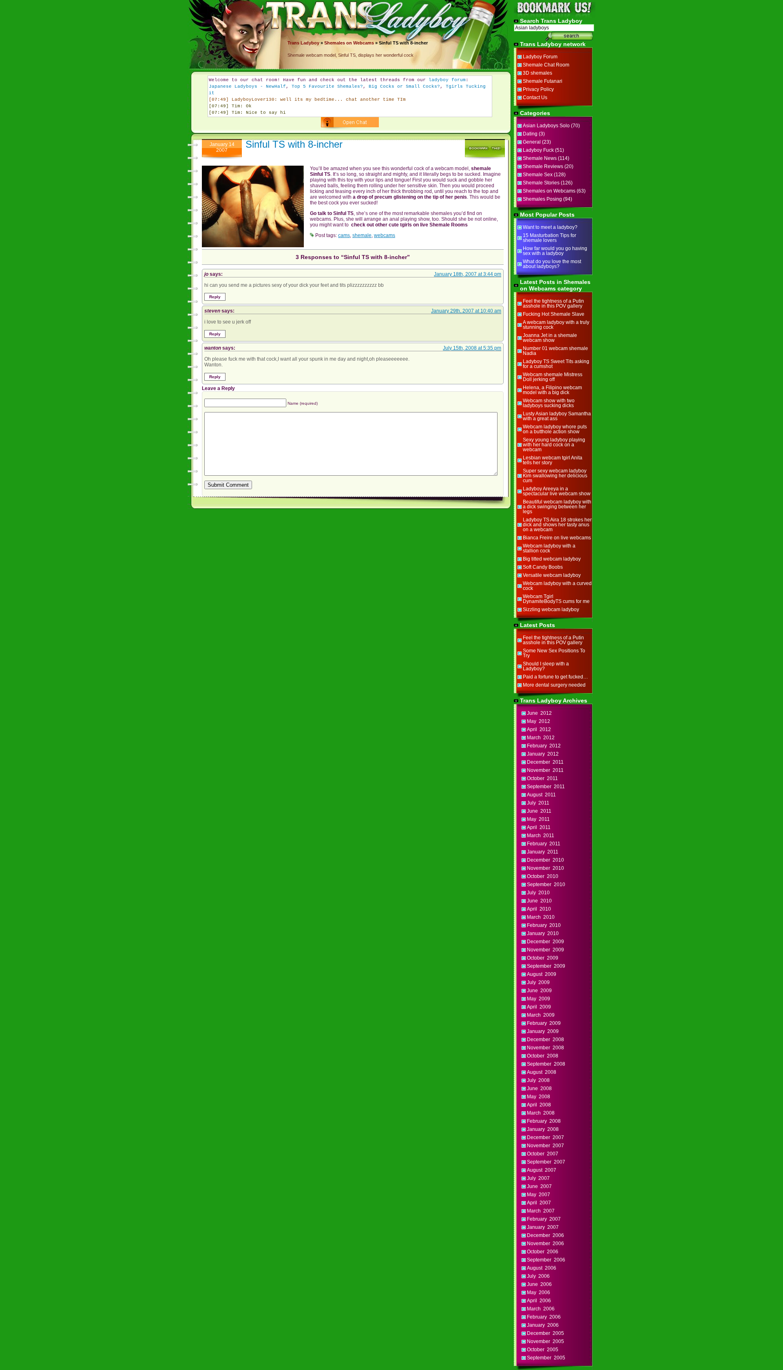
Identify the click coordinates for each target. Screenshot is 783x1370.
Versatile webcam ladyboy (552, 575)
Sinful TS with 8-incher (294, 144)
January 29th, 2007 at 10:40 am (466, 311)
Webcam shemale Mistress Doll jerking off (552, 377)
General (532, 142)
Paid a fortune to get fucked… (555, 677)
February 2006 (544, 1317)
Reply (215, 297)
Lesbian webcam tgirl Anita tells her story (552, 460)
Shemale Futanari (542, 81)
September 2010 (546, 884)
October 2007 (542, 1154)
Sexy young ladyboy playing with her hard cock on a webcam (554, 444)
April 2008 (539, 1105)
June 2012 (539, 713)
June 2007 (539, 1186)
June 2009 (539, 990)
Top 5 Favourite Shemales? (327, 86)
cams (344, 235)
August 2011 (541, 795)
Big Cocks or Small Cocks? (404, 86)
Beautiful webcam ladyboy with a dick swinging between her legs (557, 506)
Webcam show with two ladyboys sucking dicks (549, 403)
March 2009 (541, 1015)
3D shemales (537, 73)
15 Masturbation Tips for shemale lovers (549, 238)
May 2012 (538, 721)
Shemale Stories (541, 183)
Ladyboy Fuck (538, 150)
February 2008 (544, 1121)
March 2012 (541, 737)
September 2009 (546, 966)
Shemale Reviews (543, 166)
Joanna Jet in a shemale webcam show (550, 338)
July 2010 (538, 893)
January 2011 (542, 852)
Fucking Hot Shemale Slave (553, 314)
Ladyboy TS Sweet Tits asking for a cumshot (556, 364)
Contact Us (535, 97)
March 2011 (540, 835)
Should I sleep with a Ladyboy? (546, 666)
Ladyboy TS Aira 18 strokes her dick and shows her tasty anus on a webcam (557, 524)
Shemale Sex (538, 174)
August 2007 (541, 1170)
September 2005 (546, 1358)
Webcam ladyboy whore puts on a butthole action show (555, 429)
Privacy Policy (538, 89)
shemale (362, 235)
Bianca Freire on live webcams (557, 538)
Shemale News (540, 158)
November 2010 (545, 868)
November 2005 (545, 1341)
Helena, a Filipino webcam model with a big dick (552, 390)
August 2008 (541, 1072)
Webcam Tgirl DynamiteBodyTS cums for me (556, 599)
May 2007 (538, 1194)
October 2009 (542, 958)
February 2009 (544, 1023)
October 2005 (542, 1349)
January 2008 (543, 1129)
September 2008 (546, 1064)
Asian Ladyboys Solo (546, 126)
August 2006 (541, 1268)
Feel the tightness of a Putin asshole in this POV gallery (553, 303)
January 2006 (543, 1325)
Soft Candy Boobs (543, 567)
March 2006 (541, 1309)
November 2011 (545, 770)
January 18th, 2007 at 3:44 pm (467, 274)
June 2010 (539, 901)
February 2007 (544, 1219)
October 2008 (542, 1056)
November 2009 (545, 950)
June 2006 (539, 1284)
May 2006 (538, 1292)
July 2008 (538, 1080)
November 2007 (545, 1145)
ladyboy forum (447, 80)
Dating (530, 134)
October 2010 (542, 876)
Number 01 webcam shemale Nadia (555, 351)
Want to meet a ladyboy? (550, 227)
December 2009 (545, 941)
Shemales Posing (542, 199)
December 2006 (545, 1235)
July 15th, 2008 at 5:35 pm (472, 348)
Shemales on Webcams (349, 42)
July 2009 (538, 982)
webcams (384, 235)
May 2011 (538, 819)
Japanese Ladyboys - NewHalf (247, 86)
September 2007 (546, 1162)
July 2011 (538, 803)
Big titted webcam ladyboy (552, 559)
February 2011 (543, 844)
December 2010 (545, 860)
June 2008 (539, 1088)
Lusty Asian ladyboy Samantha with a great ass (557, 416)
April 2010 (539, 909)
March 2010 (541, 917)
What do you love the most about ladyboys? (552, 264)
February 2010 (544, 925)
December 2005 (545, 1333)
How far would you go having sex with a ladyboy (555, 251)
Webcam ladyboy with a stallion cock (549, 548)
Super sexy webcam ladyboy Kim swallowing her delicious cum (555, 475)
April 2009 (539, 1007)
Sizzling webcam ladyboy (551, 609)
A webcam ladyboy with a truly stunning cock (556, 324)
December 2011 (545, 762)
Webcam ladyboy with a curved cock (557, 586)
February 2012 (544, 746)
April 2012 (539, 729)
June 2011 (539, 811)
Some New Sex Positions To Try (554, 653)
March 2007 (541, 1211)
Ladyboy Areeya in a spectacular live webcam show (557, 491)
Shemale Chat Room (546, 65)
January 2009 (543, 1031)
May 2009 (538, 999)
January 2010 (543, 933)
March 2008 (541, 1113)
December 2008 (545, 1039)
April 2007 (539, 1203)
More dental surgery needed (554, 685)
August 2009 (541, 974)
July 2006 (538, 1276)
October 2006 (542, 1252)
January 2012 (543, 754)
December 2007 (545, 1137)
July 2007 (538, 1178)
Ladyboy (310, 42)
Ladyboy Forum (540, 57)
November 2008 (545, 1048)
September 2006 (546, 1260)
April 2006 (539, 1300)
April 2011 (539, 827)
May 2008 (538, 1097)
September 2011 (546, 786)
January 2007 (543, 1227)
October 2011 (542, 778)
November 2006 (545, 1243)
